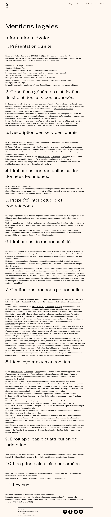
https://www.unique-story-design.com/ (56, 58)
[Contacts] (81, 512)
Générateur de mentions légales (65, 85)
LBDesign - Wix (19, 68)
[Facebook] (70, 512)
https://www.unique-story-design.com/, (46, 254)
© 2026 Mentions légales (26, 515)
